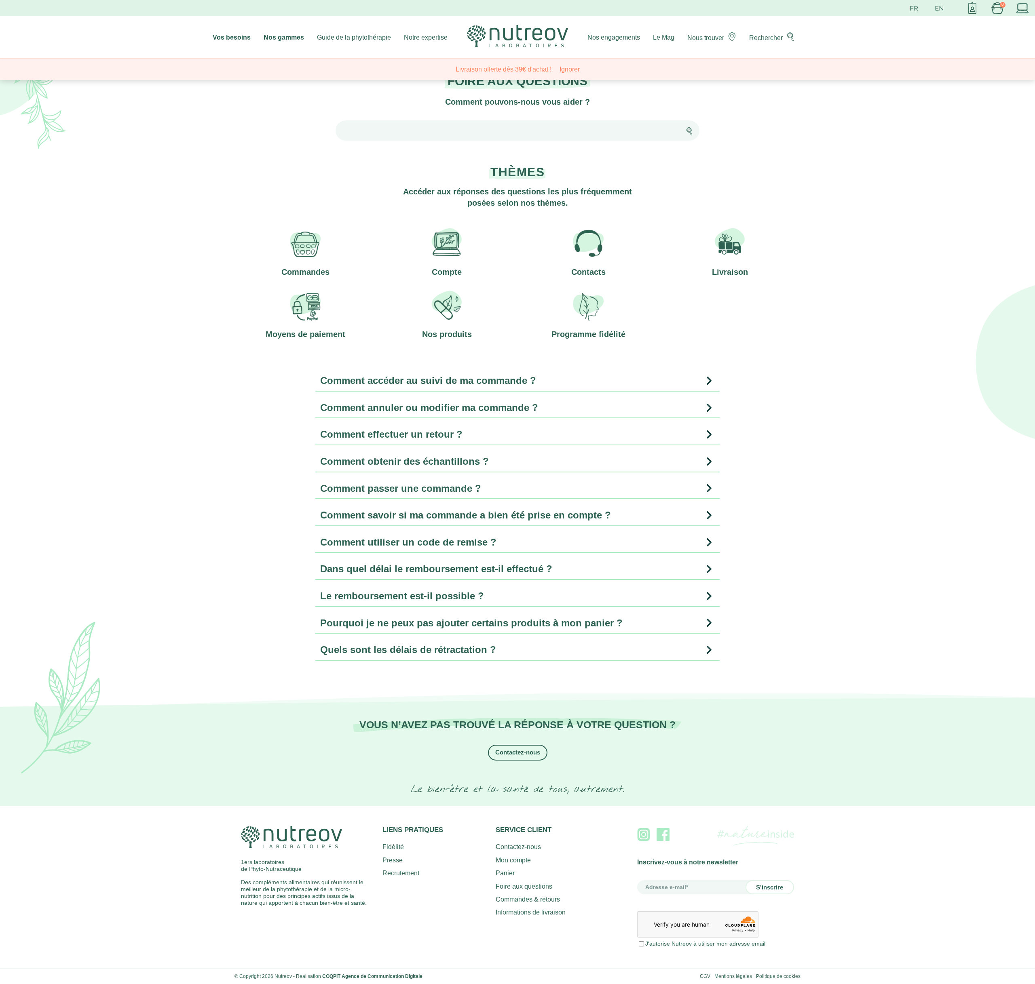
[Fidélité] (972, 8)
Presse (392, 860)
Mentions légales (733, 976)
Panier (505, 873)
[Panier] (997, 8)
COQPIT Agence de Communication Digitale (372, 976)
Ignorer (570, 69)
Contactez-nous (517, 752)
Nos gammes (284, 37)
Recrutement (400, 873)
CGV (705, 976)
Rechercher (766, 37)
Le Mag (663, 37)
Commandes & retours (528, 899)
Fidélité (393, 846)
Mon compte (513, 860)
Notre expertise (426, 37)
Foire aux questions (524, 886)
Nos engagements (613, 37)
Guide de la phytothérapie (354, 37)
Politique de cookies (778, 976)
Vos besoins (232, 37)
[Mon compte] (1022, 8)
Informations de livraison (531, 912)
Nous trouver (705, 37)
